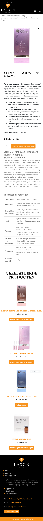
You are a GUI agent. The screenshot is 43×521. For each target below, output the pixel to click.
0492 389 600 (16, 503)
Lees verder (22, 405)
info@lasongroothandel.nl (18, 507)
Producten (10, 16)
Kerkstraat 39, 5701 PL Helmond (20, 499)
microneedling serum (17, 18)
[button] (38, 28)
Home (3, 16)
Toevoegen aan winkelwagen (23, 146)
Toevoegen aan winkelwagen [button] (22, 319)
